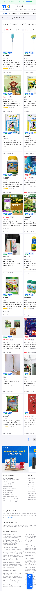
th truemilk (21, 525)
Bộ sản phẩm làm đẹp (12, 581)
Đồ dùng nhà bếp (7, 586)
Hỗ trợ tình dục (16, 580)
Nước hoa (9, 580)
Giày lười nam (28, 569)
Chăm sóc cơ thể (11, 574)
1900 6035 (10, 517)
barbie (26, 525)
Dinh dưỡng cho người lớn (12, 542)
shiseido (5, 526)
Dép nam (33, 570)
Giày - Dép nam (30, 567)
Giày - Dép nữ (29, 558)
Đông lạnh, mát (14, 552)
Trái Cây (5, 549)
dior (9, 525)
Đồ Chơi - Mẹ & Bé (8, 534)
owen (30, 525)
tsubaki (26, 526)
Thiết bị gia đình (17, 586)
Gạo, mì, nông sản (11, 553)
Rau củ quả (9, 551)
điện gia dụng (19, 9)
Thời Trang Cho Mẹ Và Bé (9, 536)
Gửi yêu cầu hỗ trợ (7, 484)
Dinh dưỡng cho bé (11, 540)
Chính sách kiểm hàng (9, 490)
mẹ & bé (30, 9)
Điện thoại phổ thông (11, 565)
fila (22, 526)
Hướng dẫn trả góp (8, 494)
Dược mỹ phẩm (17, 581)
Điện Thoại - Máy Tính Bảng (11, 562)
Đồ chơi (19, 536)
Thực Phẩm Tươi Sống (10, 547)
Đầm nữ (31, 536)
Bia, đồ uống (9, 555)
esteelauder (14, 525)
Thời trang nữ (29, 534)
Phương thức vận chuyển (9, 488)
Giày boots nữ (31, 563)
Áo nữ (26, 536)
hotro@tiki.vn (16, 498)
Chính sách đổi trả (7, 492)
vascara (5, 525)
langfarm (11, 526)
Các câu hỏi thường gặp (9, 482)
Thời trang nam (30, 545)
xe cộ (25, 9)
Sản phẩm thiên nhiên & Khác (12, 577)
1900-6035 (10, 478)
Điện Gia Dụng (7, 585)
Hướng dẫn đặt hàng (8, 486)
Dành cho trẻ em (11, 556)
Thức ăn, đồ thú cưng (11, 558)
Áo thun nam (28, 546)
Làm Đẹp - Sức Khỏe (9, 570)
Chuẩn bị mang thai (11, 544)
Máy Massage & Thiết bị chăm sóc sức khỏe (13, 575)
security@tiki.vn (16, 501)
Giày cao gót (28, 560)
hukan (15, 526)
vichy (19, 526)
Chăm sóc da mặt (7, 572)
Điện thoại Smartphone (9, 564)
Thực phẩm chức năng (11, 573)
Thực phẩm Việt (17, 551)
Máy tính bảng (10, 567)
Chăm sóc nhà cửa (13, 559)
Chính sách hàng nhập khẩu (10, 496)
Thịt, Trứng (11, 549)
